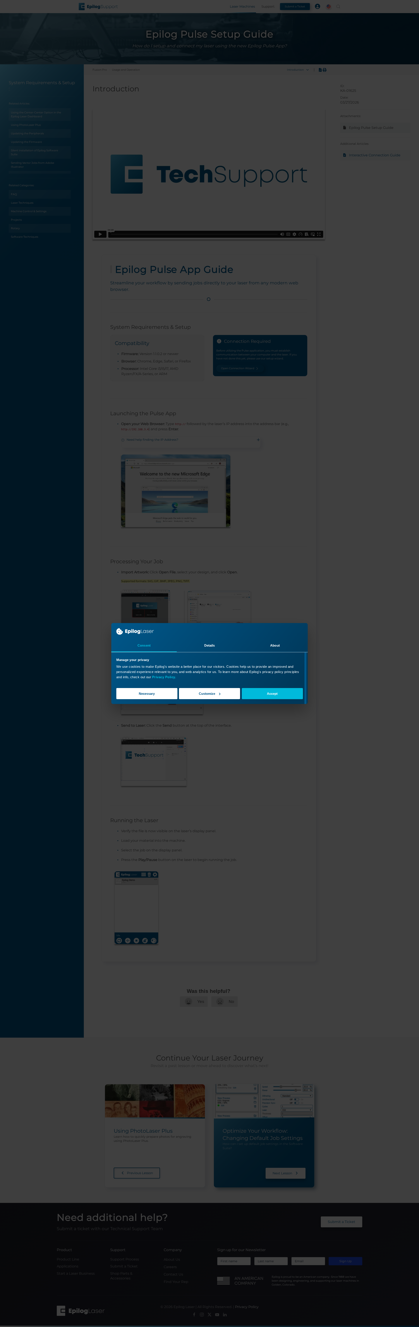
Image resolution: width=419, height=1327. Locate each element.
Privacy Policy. (164, 677)
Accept (272, 693)
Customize (207, 693)
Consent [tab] (144, 645)
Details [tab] (209, 645)
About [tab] (275, 645)
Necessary (147, 693)
